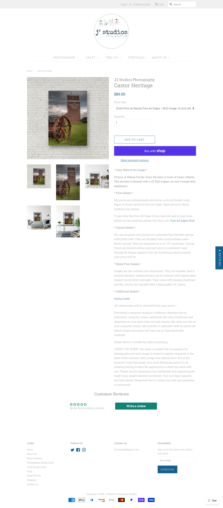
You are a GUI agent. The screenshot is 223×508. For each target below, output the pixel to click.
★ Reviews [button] (219, 257)
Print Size (120, 102)
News (30, 449)
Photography (64, 57)
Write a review (136, 406)
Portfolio (136, 57)
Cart (161, 4)
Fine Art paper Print (182, 220)
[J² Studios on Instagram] (84, 450)
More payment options (135, 160)
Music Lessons (34, 458)
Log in (124, 4)
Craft (91, 57)
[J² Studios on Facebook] (78, 450)
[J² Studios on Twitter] (72, 450)
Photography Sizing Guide (40, 462)
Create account (141, 4)
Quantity (119, 116)
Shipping (31, 479)
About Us (160, 57)
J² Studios (110, 494)
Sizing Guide (122, 298)
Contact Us (32, 484)
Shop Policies (34, 475)
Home (29, 70)
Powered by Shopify (126, 494)
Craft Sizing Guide (36, 467)
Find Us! (112, 57)
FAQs (29, 471)
